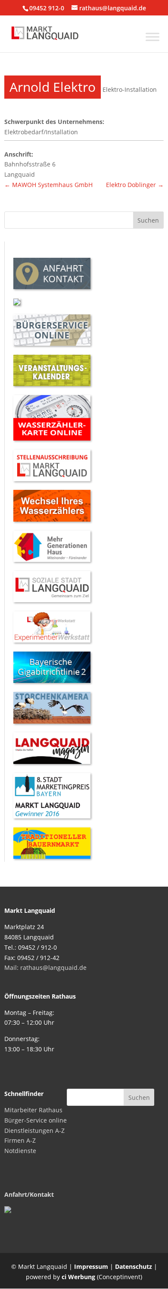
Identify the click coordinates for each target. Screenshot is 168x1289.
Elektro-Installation (130, 89)
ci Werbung (78, 1277)
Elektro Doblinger (135, 185)
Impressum (91, 1266)
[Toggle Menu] (152, 37)
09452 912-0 (46, 8)
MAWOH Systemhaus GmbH (48, 185)
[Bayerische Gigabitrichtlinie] (51, 680)
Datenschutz (133, 1266)
